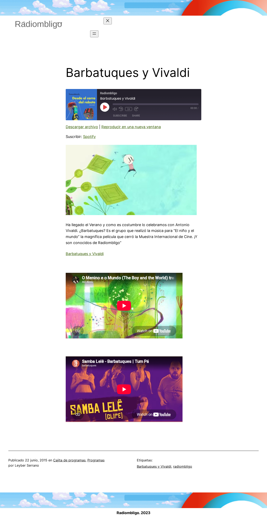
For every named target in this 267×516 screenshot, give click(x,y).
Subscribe (120, 115)
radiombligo (182, 466)
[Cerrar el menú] (107, 21)
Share (136, 115)
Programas (96, 460)
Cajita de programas (69, 460)
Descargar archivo (82, 127)
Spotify (89, 136)
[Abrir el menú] (94, 33)
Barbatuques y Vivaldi (85, 254)
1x (128, 109)
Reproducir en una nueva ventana (131, 127)
